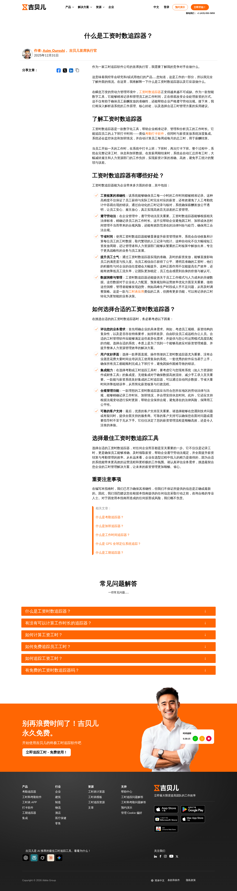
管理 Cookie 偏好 (131, 813)
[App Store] (166, 809)
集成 (25, 818)
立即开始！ (200, 7)
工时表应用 (136, 291)
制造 (58, 802)
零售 (58, 823)
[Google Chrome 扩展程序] (166, 828)
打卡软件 (27, 808)
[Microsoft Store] (166, 819)
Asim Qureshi (54, 50)
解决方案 (83, 7)
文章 (91, 808)
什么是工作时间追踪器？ (113, 535)
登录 (166, 7)
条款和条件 (174, 880)
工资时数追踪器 (150, 92)
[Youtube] (171, 857)
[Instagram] (165, 857)
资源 (98, 7)
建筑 (58, 797)
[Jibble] (34, 7)
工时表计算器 (96, 792)
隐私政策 (191, 880)
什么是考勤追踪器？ (110, 517)
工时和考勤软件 (32, 797)
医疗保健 (60, 818)
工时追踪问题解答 (132, 797)
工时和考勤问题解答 (133, 802)
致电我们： (200, 13)
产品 (68, 7)
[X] (177, 857)
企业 (111, 7)
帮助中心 (126, 792)
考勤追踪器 (29, 792)
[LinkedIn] (155, 857)
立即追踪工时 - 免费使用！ (46, 752)
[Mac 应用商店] (193, 819)
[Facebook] (160, 857)
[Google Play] (193, 809)
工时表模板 (95, 797)
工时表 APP (29, 802)
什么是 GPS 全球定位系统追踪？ (118, 544)
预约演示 (180, 7)
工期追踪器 (29, 813)
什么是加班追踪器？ (110, 526)
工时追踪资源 (96, 802)
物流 (58, 808)
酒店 (58, 813)
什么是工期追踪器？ (110, 552)
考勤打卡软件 (154, 134)
